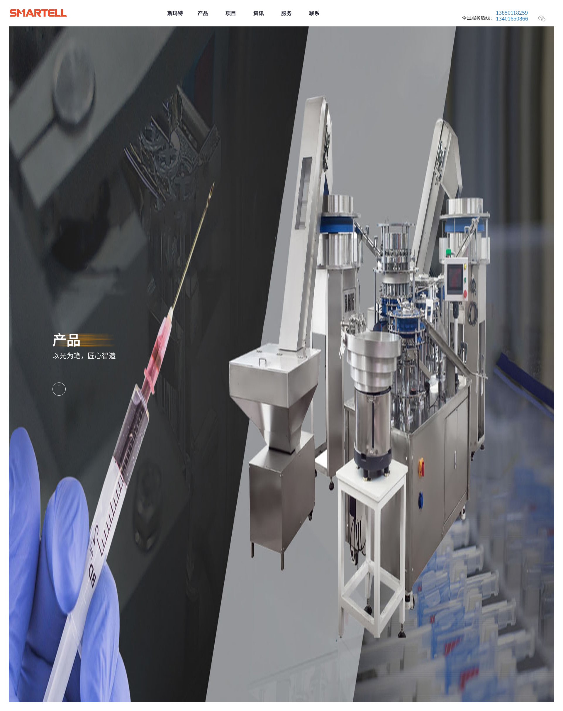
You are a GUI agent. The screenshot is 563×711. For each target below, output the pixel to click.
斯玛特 (175, 13)
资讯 (258, 13)
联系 (314, 13)
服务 (286, 13)
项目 (230, 13)
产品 (203, 13)
